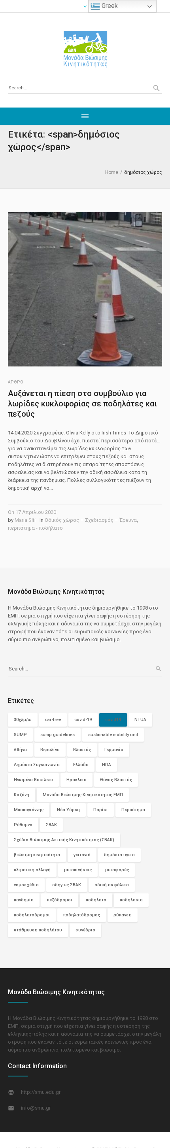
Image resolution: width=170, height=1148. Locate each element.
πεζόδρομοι (59, 900)
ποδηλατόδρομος (81, 915)
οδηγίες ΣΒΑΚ (66, 884)
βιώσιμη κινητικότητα (37, 854)
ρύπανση (122, 915)
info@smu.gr (36, 1108)
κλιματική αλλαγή (32, 869)
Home (111, 172)
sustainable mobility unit (113, 734)
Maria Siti (25, 520)
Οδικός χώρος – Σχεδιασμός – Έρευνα (91, 520)
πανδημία (24, 900)
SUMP (20, 734)
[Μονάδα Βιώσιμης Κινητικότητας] (85, 48)
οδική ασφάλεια (111, 884)
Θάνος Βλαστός (116, 779)
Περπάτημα (133, 809)
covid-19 (83, 719)
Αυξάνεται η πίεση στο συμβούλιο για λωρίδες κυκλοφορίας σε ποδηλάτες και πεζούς (82, 404)
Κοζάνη (21, 794)
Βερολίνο (50, 749)
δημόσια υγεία (119, 854)
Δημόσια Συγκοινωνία (37, 764)
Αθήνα (20, 749)
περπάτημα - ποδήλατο (35, 528)
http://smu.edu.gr (40, 1092)
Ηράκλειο (76, 779)
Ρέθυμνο (23, 824)
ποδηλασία (131, 900)
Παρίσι (100, 809)
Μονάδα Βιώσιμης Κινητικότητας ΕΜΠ (83, 794)
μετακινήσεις (78, 869)
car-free (53, 719)
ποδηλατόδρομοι (32, 915)
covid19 (113, 719)
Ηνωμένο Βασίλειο (33, 779)
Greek (109, 5)
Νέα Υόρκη (68, 809)
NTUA (140, 719)
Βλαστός (82, 749)
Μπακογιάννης (28, 809)
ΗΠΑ (106, 764)
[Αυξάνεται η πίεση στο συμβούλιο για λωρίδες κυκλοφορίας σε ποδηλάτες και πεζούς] (85, 289)
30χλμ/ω (23, 719)
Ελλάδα (81, 764)
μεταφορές (117, 869)
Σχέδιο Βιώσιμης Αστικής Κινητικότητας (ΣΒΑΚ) (64, 839)
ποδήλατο (96, 900)
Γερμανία (113, 749)
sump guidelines (57, 734)
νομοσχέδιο (26, 884)
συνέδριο (85, 930)
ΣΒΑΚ (51, 824)
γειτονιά (82, 854)
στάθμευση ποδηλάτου (38, 930)
